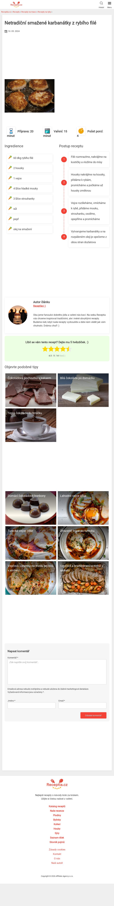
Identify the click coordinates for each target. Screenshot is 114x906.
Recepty (16, 12)
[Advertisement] (57, 56)
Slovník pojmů (57, 842)
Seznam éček (57, 837)
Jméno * (11, 701)
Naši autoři (57, 863)
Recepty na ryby (44, 12)
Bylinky (57, 819)
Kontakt (57, 854)
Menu (109, 7)
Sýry (57, 833)
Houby (57, 828)
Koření (57, 824)
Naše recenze (57, 810)
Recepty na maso (28, 12)
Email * (61, 701)
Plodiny (57, 815)
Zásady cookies (57, 849)
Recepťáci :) (39, 306)
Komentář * (13, 657)
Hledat (101, 7)
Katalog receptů (57, 806)
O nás (57, 858)
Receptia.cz (6, 12)
